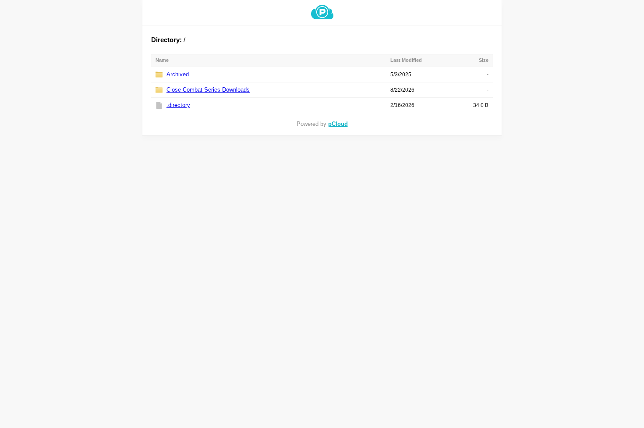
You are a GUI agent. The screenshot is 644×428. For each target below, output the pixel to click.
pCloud (338, 124)
